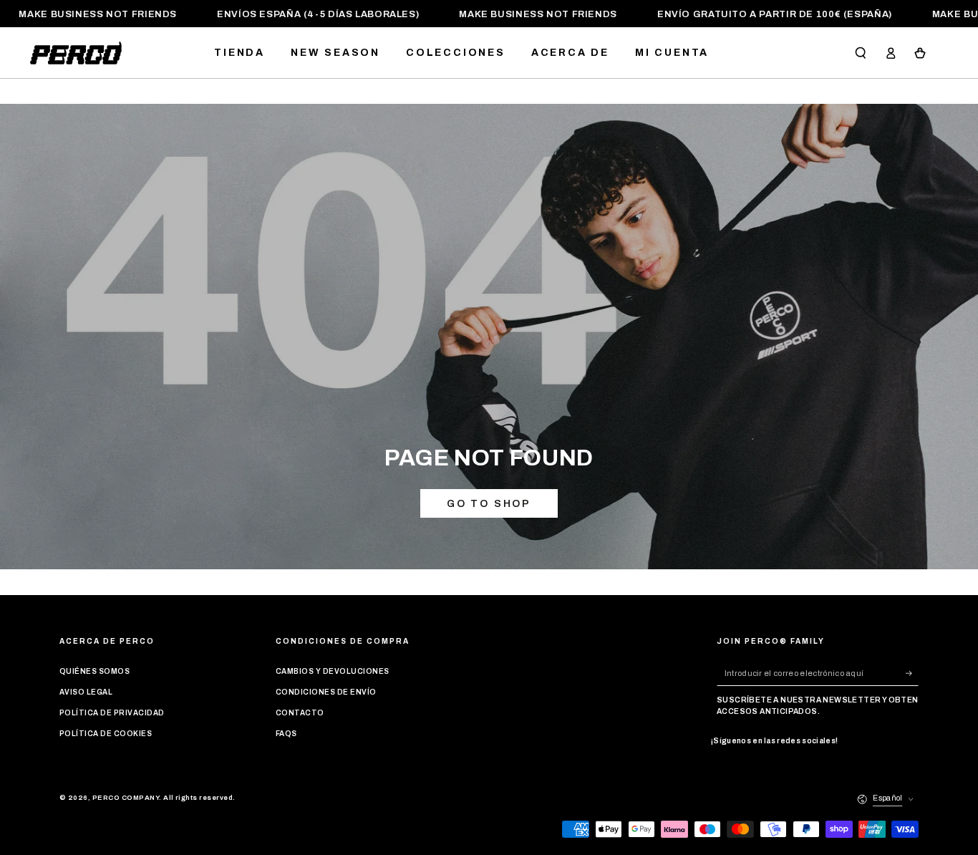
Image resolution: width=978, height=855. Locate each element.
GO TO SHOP (489, 503)
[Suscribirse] (912, 672)
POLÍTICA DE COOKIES (105, 734)
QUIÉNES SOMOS (94, 671)
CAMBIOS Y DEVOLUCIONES (332, 671)
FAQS (286, 734)
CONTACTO (300, 713)
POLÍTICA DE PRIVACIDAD (112, 713)
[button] (861, 52)
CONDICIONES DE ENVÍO (326, 692)
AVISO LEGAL (85, 692)
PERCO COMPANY (125, 797)
